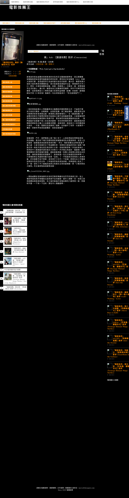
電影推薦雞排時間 (9, 134)
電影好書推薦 (7, 92)
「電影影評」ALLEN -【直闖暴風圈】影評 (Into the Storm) (118, 339)
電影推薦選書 (7, 87)
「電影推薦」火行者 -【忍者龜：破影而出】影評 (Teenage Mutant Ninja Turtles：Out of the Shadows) (15, 278)
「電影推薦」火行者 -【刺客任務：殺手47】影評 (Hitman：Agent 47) (19, 262)
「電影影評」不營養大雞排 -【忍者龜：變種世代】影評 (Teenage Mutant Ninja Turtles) (117, 180)
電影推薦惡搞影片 (9, 124)
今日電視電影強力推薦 (12, 270)
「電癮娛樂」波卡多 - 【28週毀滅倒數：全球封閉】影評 (14, 212)
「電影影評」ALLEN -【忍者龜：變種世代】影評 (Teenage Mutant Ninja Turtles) (117, 266)
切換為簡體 (13, 76)
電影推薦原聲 (7, 101)
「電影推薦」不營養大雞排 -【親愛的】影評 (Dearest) (19, 220)
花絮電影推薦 (7, 129)
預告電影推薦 (7, 115)
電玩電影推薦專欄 (9, 106)
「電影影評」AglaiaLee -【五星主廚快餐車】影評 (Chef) (118, 165)
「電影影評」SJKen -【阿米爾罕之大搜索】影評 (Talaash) (19, 231)
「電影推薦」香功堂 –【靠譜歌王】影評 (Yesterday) (15, 288)
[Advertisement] (65, 34)
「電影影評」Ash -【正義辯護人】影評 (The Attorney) (121, 224)
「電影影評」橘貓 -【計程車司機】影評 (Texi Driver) (19, 250)
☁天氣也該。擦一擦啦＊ (44, 64)
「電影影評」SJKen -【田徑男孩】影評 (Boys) (120, 152)
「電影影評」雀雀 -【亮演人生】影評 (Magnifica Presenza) (19, 241)
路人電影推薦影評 (9, 120)
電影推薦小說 (7, 82)
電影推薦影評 (7, 110)
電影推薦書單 (7, 96)
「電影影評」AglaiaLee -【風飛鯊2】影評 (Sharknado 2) (118, 125)
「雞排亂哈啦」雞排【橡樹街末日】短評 (12, 63)
